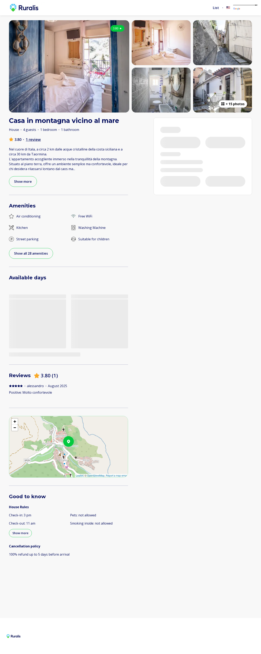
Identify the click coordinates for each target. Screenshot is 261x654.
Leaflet (79, 475)
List (216, 8)
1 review (33, 139)
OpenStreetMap (96, 475)
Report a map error (116, 475)
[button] (74, 452)
